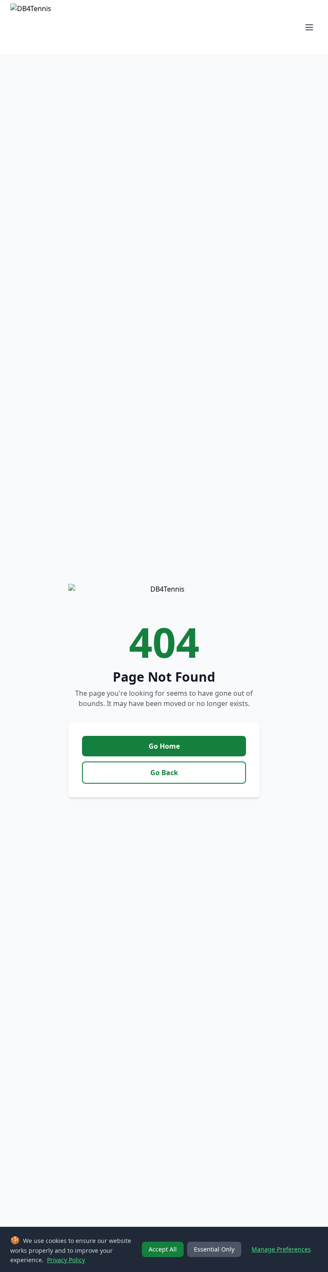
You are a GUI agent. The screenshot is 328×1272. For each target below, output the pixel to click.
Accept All (163, 1249)
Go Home (164, 746)
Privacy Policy (66, 1260)
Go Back (164, 772)
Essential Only (214, 1249)
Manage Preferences (281, 1249)
